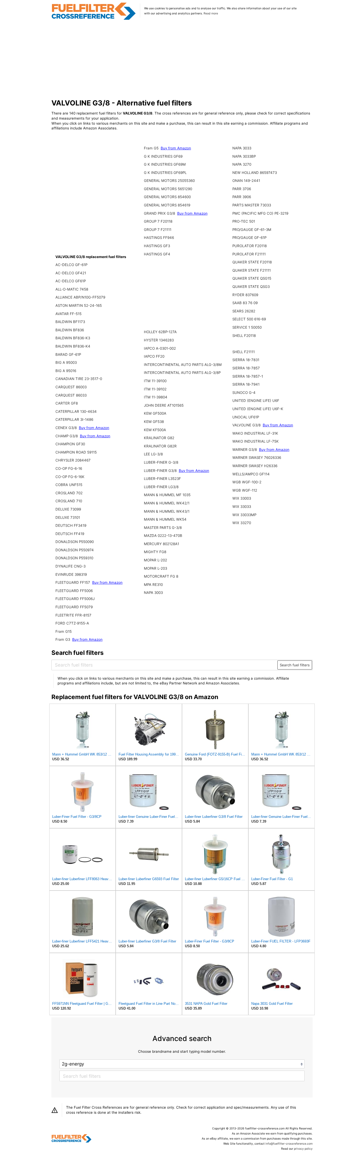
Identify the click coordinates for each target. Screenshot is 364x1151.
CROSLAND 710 (68, 501)
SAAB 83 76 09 (245, 303)
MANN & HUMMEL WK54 (165, 519)
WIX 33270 (241, 523)
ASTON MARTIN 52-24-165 (78, 305)
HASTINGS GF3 (157, 246)
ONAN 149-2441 (246, 180)
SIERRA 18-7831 (245, 360)
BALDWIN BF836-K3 (72, 338)
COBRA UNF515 (68, 485)
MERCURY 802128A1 (161, 544)
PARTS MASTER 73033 (251, 205)
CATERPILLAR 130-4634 (76, 411)
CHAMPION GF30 (70, 444)
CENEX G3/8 (66, 428)
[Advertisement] (182, 59)
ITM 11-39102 (155, 389)
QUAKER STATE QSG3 (251, 286)
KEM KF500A (155, 430)
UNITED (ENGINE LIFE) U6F (255, 400)
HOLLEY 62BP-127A (160, 332)
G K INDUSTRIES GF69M (165, 164)
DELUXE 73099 (68, 509)
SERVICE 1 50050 (247, 327)
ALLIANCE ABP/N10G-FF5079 (80, 297)
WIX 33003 (241, 498)
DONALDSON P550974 (74, 550)
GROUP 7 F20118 (158, 221)
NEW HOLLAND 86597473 (254, 172)
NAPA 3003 (153, 592)
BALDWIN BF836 (69, 330)
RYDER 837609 (245, 295)
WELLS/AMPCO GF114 (251, 474)
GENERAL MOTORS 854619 (167, 205)
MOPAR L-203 (155, 568)
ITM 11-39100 (155, 381)
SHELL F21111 (243, 352)
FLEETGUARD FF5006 (74, 591)
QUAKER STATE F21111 (251, 270)
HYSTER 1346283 (159, 340)
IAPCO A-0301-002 (160, 348)
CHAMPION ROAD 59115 (76, 452)
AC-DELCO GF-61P (71, 265)
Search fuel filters (295, 665)
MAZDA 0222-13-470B (163, 535)
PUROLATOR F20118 (249, 246)
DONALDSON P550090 (74, 542)
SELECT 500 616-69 (249, 319)
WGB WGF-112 (244, 490)
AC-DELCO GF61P (70, 281)
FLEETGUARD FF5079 (74, 607)
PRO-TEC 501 (243, 221)
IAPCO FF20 (154, 356)
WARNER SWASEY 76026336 (256, 457)
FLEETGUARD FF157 (73, 582)
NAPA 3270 (241, 164)
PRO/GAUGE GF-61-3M (251, 229)
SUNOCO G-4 (244, 392)
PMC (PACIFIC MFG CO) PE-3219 (260, 213)
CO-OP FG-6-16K (69, 477)
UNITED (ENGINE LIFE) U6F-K (257, 409)
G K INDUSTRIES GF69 (163, 156)
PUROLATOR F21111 (249, 254)
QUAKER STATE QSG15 (251, 278)
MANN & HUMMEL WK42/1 (166, 503)
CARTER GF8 (66, 403)
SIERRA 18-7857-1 (247, 376)
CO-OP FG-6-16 (68, 468)
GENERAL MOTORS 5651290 (168, 189)
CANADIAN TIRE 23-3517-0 (78, 379)
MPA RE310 (153, 584)
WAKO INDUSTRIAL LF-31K (255, 433)
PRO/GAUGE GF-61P (249, 237)
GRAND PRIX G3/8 (160, 213)
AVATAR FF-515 (68, 314)
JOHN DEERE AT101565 (164, 405)
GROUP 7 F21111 (157, 229)
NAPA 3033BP (244, 156)
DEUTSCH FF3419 (70, 525)
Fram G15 (63, 631)
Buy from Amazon (94, 428)
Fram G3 (63, 639)
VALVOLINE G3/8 (247, 425)
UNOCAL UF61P (245, 417)
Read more (211, 13)
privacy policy (303, 1148)
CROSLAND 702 (69, 493)
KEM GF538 (154, 421)
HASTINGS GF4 (157, 254)
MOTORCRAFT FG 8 (161, 576)
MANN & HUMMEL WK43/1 (166, 511)
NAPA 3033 (241, 148)
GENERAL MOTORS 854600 (167, 197)
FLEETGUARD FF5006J (75, 599)
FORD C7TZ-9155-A (72, 623)
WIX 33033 (241, 506)
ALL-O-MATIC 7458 (71, 289)
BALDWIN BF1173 (70, 322)
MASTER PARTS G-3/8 (163, 527)
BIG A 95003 (66, 362)
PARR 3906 (241, 197)
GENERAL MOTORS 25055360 (169, 180)
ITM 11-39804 (155, 397)
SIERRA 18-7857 (246, 368)
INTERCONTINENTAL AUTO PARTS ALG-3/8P (182, 372)
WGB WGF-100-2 (246, 482)
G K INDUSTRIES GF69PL (165, 172)
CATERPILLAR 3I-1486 (74, 419)
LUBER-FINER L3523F (162, 478)
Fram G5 (152, 148)
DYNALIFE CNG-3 (70, 566)
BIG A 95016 (65, 371)
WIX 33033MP (244, 515)
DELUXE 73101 (67, 517)
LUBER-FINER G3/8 (161, 470)
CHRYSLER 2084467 (73, 460)
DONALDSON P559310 (74, 558)
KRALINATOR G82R (160, 446)
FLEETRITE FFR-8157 (73, 615)
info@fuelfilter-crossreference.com (289, 1143)
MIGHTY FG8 (155, 552)
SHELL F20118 (244, 335)
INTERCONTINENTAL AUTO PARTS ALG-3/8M (183, 364)
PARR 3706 (241, 189)
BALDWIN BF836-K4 (72, 346)
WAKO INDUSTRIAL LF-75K (255, 441)
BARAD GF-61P (68, 354)
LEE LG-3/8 (153, 454)
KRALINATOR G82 (159, 438)
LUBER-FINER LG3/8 (161, 487)
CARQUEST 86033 (71, 395)
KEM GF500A (155, 413)
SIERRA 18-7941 (246, 384)
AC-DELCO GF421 (70, 273)
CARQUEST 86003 (71, 387)
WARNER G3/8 (245, 449)
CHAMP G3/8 (67, 436)
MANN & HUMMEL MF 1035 (167, 495)
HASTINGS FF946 (159, 237)
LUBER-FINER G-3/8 (161, 462)
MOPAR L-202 (155, 560)
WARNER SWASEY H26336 (254, 466)
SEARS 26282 (243, 311)
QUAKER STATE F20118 (252, 262)
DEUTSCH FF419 (69, 534)
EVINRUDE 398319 (71, 574)
